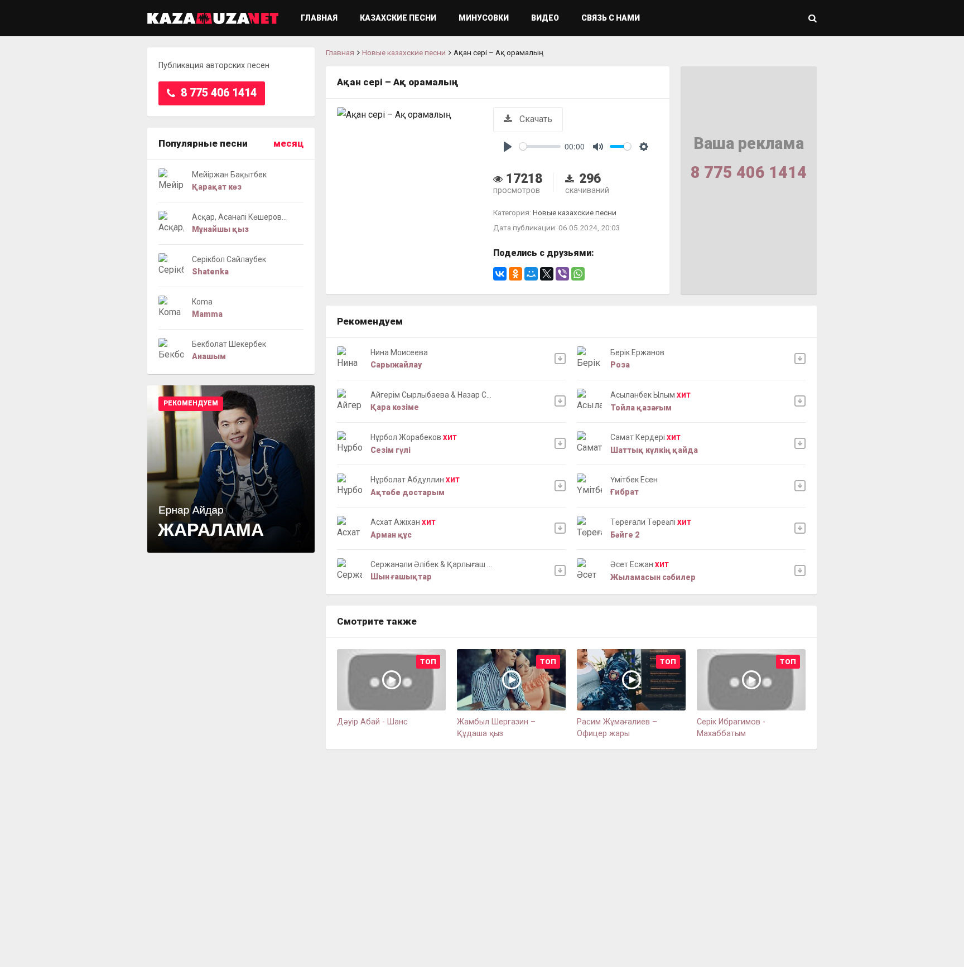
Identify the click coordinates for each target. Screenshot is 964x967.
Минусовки (484, 17)
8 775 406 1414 (217, 92)
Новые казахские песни (404, 52)
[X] (546, 274)
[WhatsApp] (578, 274)
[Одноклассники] (515, 274)
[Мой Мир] (531, 274)
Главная (319, 17)
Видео (545, 17)
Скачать (534, 119)
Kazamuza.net (212, 18)
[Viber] (562, 274)
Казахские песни (398, 17)
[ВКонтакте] (500, 274)
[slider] (540, 146)
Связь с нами (610, 17)
